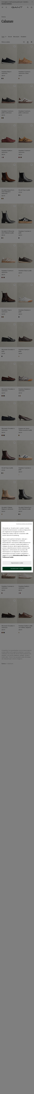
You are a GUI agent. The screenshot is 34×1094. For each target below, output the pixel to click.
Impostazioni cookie (17, 563)
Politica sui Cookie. (8, 557)
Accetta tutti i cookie (17, 568)
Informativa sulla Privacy (20, 555)
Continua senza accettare (24, 523)
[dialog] (17, 547)
